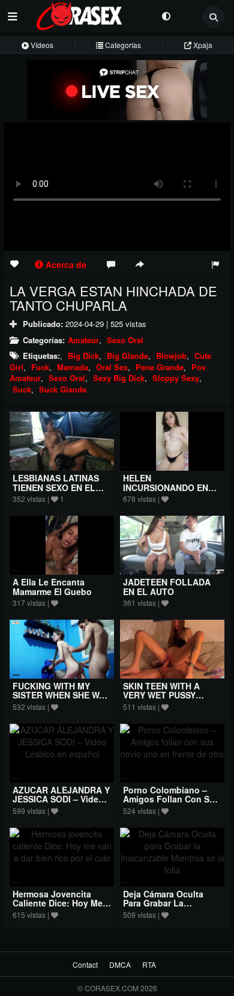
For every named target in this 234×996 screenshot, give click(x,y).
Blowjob (171, 355)
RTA (149, 964)
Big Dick (83, 355)
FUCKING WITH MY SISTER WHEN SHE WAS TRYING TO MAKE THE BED (61, 700)
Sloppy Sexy (175, 377)
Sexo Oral (125, 340)
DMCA (120, 964)
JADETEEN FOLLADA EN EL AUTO (167, 586)
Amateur (83, 340)
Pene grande (160, 367)
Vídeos (41, 45)
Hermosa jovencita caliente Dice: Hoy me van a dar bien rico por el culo (61, 907)
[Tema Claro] (165, 15)
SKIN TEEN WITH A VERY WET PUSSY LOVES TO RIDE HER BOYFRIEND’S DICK (165, 700)
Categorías (122, 45)
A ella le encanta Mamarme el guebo (52, 586)
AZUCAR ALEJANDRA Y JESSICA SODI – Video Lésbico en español (61, 799)
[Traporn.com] (89, 14)
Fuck (40, 367)
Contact (85, 964)
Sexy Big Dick (119, 377)
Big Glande (127, 355)
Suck (22, 389)
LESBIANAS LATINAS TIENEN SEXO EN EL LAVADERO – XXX (56, 487)
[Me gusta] (14, 263)
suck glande (62, 389)
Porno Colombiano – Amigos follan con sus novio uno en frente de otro (172, 803)
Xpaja (201, 45)
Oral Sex (112, 367)
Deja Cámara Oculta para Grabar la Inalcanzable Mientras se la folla (167, 907)
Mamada (72, 367)
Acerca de (64, 264)
